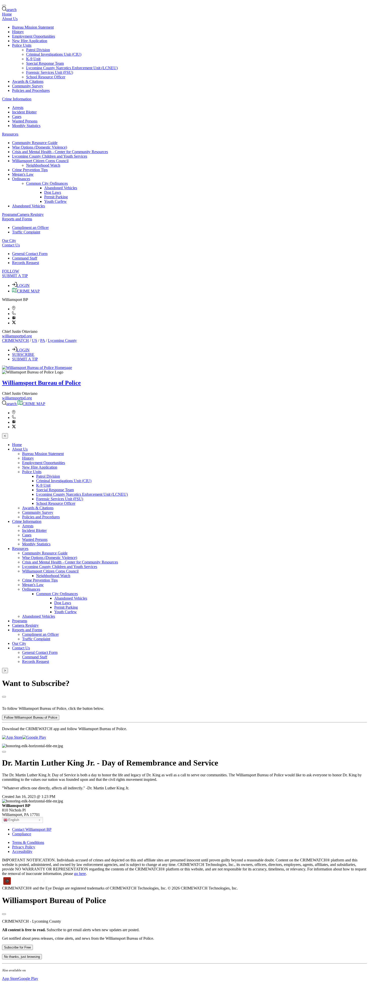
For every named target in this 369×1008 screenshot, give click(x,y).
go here (80, 873)
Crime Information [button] (16, 99)
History (18, 32)
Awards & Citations (27, 81)
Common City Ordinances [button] (47, 183)
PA (42, 340)
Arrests (17, 107)
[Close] (4, 697)
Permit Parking (56, 197)
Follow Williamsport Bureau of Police (30, 717)
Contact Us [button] (11, 245)
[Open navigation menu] (4, 5)
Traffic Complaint (26, 232)
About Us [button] (10, 19)
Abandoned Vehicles (60, 188)
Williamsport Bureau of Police (41, 383)
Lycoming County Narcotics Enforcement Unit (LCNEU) (72, 68)
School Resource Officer (45, 77)
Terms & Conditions (28, 842)
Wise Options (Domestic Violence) (39, 147)
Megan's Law (23, 174)
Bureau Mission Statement (33, 27)
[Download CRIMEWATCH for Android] (34, 737)
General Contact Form (29, 253)
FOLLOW (10, 271)
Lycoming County (62, 340)
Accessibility (22, 851)
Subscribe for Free (17, 947)
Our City (9, 240)
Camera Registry (30, 214)
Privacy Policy (23, 847)
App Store (10, 978)
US (34, 340)
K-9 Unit (33, 59)
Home (7, 14)
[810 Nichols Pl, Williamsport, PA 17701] (13, 309)
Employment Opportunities (33, 36)
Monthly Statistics (26, 125)
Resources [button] (10, 134)
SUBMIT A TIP (15, 276)
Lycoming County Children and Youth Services (49, 156)
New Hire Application (29, 41)
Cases (16, 116)
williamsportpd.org (17, 336)
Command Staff (24, 258)
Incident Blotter (24, 112)
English (13, 820)
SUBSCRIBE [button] (23, 354)
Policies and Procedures (31, 90)
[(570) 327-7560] (14, 313)
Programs (9, 214)
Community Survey (27, 86)
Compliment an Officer (30, 227)
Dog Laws (52, 192)
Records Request (25, 263)
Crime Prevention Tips (30, 170)
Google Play (28, 978)
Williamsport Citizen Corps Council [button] (40, 161)
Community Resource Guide (34, 143)
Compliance (21, 834)
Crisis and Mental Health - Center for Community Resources (60, 152)
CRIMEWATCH (15, 340)
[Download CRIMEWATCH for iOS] (12, 737)
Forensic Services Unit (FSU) (49, 72)
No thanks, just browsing (22, 957)
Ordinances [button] (21, 179)
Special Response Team (45, 63)
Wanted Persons (24, 121)
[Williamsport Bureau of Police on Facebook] (14, 318)
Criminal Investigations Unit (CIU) (53, 54)
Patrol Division (38, 50)
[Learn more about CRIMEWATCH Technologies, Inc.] (25, 883)
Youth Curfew (55, 201)
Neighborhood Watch (43, 165)
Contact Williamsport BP (31, 829)
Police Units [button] (21, 45)
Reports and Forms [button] (17, 219)
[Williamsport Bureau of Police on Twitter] (14, 323)
